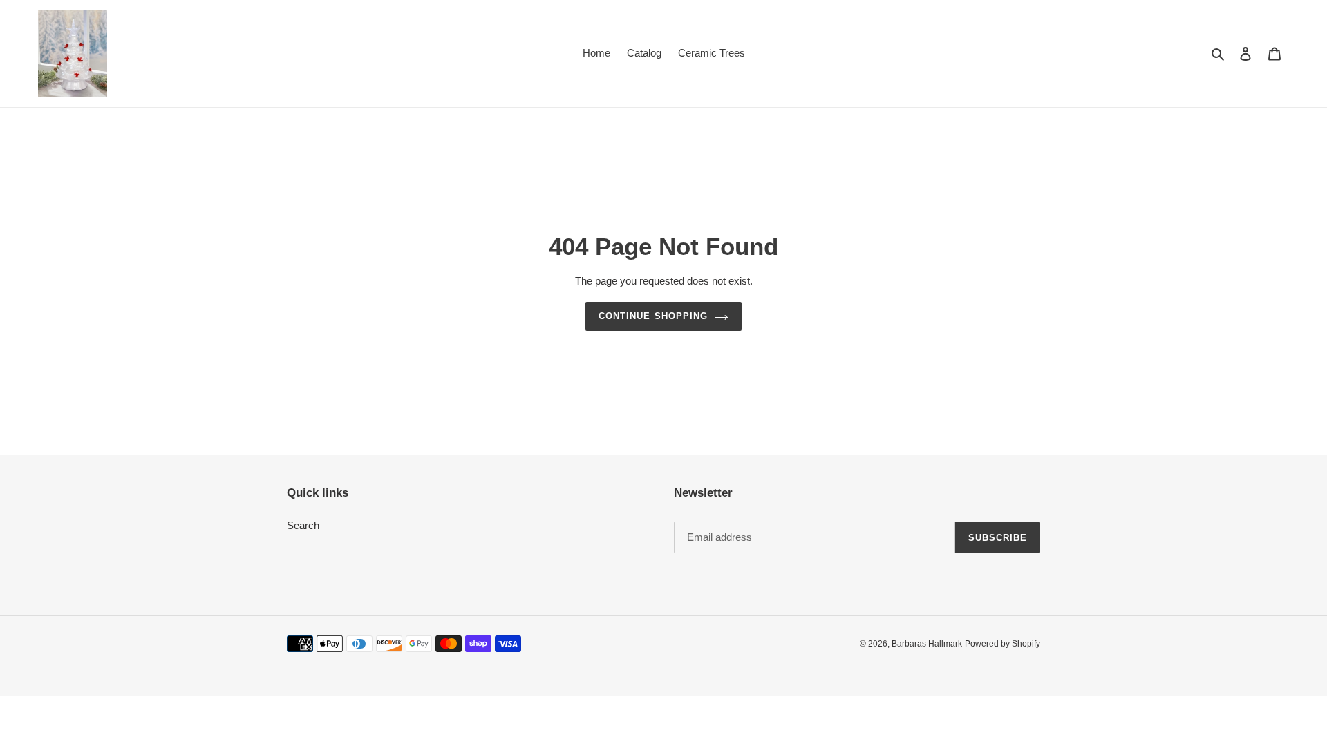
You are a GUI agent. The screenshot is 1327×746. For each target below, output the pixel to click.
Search (303, 525)
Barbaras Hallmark (927, 644)
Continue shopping (653, 316)
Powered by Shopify (1002, 644)
